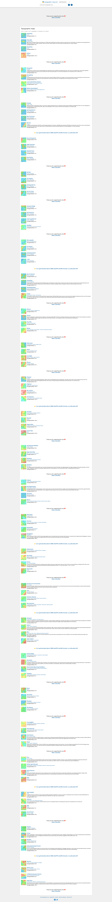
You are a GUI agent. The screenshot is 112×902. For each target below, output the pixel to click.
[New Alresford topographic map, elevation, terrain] (23, 605)
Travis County (38, 295)
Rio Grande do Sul (33, 241)
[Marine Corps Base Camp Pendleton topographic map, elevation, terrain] (23, 669)
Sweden (28, 695)
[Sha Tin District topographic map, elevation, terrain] (23, 276)
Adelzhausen (30, 549)
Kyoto (28, 688)
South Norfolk (43, 674)
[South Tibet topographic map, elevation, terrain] (23, 432)
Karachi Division (43, 598)
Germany (28, 466)
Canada (28, 640)
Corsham (29, 411)
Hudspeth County (39, 83)
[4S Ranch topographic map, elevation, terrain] (23, 620)
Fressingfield (30, 722)
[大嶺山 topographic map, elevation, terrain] (23, 261)
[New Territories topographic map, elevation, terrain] (23, 118)
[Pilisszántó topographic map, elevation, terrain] (23, 516)
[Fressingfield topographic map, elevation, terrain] (23, 724)
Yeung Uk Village (31, 206)
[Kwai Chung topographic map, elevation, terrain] (23, 159)
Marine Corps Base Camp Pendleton (36, 667)
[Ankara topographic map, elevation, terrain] (23, 55)
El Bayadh (32, 556)
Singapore (29, 828)
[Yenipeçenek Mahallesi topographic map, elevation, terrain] (23, 447)
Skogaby (29, 839)
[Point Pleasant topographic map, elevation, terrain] (23, 730)
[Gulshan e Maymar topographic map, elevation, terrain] (23, 599)
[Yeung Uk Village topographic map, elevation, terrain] (23, 208)
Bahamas (28, 494)
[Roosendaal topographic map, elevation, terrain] (23, 529)
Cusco (30, 584)
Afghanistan (29, 385)
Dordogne (40, 862)
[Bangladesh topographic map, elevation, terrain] (23, 536)
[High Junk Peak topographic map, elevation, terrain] (23, 146)
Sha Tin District (31, 274)
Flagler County (38, 344)
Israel (28, 661)
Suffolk (38, 723)
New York (31, 453)
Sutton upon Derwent (32, 764)
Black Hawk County (38, 800)
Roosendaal (30, 527)
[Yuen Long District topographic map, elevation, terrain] (23, 221)
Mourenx (29, 521)
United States (29, 83)
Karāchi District (36, 598)
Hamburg (29, 464)
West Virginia (35, 729)
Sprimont (38, 357)
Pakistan (28, 598)
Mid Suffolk (43, 723)
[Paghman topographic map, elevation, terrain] (23, 386)
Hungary (28, 515)
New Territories (31, 116)
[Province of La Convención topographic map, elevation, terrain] (23, 586)
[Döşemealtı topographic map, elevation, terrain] (23, 570)
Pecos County (38, 226)
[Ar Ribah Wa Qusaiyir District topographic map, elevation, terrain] (23, 876)
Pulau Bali (29, 40)
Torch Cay (29, 493)
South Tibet (30, 430)
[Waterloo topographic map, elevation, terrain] (23, 801)
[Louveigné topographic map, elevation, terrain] (23, 358)
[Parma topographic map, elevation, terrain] (23, 564)
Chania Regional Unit (41, 89)
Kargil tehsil (35, 743)
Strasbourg (30, 707)
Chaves (29, 362)
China (28, 34)
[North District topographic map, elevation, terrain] (23, 214)
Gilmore (29, 309)
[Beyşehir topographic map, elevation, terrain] (23, 420)
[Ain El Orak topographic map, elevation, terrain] (23, 557)
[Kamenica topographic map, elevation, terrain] (23, 460)
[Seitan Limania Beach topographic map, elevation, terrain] (23, 90)
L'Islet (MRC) (36, 640)
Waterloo (29, 799)
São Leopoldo (30, 240)
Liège (32, 357)
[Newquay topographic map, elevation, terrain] (23, 703)
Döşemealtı (30, 568)
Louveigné (29, 356)
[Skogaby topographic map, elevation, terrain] (23, 841)
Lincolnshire (39, 655)
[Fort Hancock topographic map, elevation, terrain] (23, 398)
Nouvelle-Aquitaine (33, 522)
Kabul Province (35, 385)
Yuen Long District (31, 219)
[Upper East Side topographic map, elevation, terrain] (23, 454)
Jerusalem (29, 660)
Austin (28, 293)
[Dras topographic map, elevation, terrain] (23, 759)
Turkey (28, 54)
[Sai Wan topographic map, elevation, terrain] (23, 174)
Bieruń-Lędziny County (42, 501)
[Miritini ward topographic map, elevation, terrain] (23, 869)
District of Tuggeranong (35, 310)
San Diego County (31, 486)
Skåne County (33, 695)
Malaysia (28, 847)
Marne (36, 350)
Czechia (28, 813)
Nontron (29, 861)
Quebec (31, 640)
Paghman (29, 384)
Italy (27, 563)
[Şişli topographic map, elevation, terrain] (23, 807)
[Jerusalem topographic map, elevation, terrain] (23, 662)
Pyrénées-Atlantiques (42, 522)
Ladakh (30, 743)
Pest (31, 515)
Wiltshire (38, 412)
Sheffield (29, 225)
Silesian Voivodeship (34, 501)
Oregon (34, 425)
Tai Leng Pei (30, 178)
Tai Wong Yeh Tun (31, 185)
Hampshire (39, 604)
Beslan (28, 328)
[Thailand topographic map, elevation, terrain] (23, 379)
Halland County (33, 840)
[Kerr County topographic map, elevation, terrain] (23, 392)
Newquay (29, 701)
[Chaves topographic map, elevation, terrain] (23, 364)
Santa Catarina (30, 770)
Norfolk (38, 674)
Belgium (28, 357)
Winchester (44, 604)
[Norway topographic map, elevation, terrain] (23, 125)
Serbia (28, 459)
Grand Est (32, 350)
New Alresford (30, 603)
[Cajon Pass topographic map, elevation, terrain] (23, 883)
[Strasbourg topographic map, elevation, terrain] (23, 709)
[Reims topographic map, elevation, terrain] (23, 351)
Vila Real (32, 363)
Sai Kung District (31, 110)
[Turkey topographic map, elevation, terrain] (23, 835)
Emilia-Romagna (32, 563)
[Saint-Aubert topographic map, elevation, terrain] (23, 641)
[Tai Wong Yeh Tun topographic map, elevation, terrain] (23, 187)
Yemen (28, 875)
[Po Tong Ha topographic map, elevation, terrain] (23, 248)
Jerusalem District (33, 661)
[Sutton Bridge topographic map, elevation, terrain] (23, 655)
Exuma (32, 494)
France (28, 350)
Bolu (28, 777)
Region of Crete (33, 89)
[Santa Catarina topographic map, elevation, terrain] (23, 773)
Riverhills (29, 322)
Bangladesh (30, 533)
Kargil (28, 742)
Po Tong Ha (29, 246)
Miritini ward (30, 867)
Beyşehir (29, 418)
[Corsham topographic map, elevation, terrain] (23, 413)
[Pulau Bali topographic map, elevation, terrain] (23, 42)
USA (27, 453)
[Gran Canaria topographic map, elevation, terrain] (23, 737)
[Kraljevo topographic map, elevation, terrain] (23, 482)
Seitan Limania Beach (32, 88)
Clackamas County (39, 425)
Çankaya (35, 626)
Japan (28, 689)
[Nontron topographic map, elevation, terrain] (23, 863)
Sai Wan (29, 172)
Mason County (40, 729)
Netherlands (29, 528)
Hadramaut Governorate (34, 875)
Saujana (29, 826)
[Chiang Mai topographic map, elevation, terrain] (23, 70)
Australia (28, 310)
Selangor (32, 847)
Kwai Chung (30, 157)
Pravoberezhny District (47, 329)
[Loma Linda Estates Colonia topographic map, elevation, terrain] (23, 84)
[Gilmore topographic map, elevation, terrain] (23, 311)
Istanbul (29, 103)
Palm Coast (30, 343)
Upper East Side (31, 452)
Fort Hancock (30, 396)
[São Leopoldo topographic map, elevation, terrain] (23, 242)
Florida (34, 344)
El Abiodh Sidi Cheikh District (40, 556)
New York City (36, 453)
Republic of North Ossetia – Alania (36, 329)
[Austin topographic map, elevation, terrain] (23, 296)
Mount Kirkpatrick (31, 138)
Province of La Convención (33, 583)
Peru (28, 584)
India (28, 432)
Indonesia (28, 41)
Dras (28, 757)
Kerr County (30, 390)
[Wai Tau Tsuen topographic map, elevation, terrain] (23, 193)
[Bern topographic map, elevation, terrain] (23, 634)
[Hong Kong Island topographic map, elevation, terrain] (23, 254)
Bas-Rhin (36, 708)
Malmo (38, 695)
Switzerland (29, 633)
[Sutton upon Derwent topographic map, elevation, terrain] (23, 766)
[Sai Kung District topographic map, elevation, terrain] (23, 112)
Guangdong (30, 75)
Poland (28, 501)
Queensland (33, 323)
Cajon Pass (29, 880)
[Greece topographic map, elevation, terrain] (23, 317)
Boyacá (32, 591)
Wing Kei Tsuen (30, 151)
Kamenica (29, 458)
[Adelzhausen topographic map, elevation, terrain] (23, 551)
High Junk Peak (31, 144)
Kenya (28, 869)
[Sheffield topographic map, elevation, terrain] (23, 227)
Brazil (28, 241)
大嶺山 (28, 259)
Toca (28, 590)
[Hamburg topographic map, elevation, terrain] (23, 467)
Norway (29, 122)
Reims (28, 349)
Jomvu (38, 869)
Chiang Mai (29, 68)
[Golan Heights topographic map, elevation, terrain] (23, 794)
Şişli (28, 805)
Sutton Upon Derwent (51, 765)
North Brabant (35, 528)
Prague (32, 813)
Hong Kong (29, 33)
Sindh (32, 598)
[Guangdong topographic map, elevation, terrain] (23, 77)
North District (30, 212)
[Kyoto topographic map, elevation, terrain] (23, 690)
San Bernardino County (41, 881)
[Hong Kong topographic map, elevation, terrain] (23, 35)
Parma (28, 562)
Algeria (28, 556)
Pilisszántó (29, 514)
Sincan (31, 446)
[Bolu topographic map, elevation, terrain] (23, 779)
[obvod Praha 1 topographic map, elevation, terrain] (23, 814)
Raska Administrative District (35, 459)
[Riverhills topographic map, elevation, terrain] (23, 324)
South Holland (45, 655)
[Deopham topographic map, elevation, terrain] (23, 675)
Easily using (57, 132)
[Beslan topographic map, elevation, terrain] (23, 330)
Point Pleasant (30, 728)
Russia (28, 329)
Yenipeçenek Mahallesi (32, 445)
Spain (28, 736)
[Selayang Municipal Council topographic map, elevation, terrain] (23, 848)
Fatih (31, 104)
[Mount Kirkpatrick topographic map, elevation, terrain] (23, 140)
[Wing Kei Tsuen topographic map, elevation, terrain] (23, 153)
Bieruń (28, 499)
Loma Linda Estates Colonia (34, 82)
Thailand (28, 69)
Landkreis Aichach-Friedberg (40, 550)
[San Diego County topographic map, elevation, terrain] (23, 489)
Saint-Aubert (30, 639)
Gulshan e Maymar (31, 597)
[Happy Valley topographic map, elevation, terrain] (23, 426)
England (34, 412)
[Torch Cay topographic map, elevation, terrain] (23, 495)
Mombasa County (33, 869)
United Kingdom (30, 412)
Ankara (28, 53)
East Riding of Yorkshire (41, 765)
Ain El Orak (29, 555)
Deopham (29, 673)
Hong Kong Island (31, 253)
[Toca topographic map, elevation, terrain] (23, 592)
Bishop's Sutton (50, 604)
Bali (32, 41)
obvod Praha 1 (30, 812)
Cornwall (38, 702)
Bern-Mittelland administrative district (41, 633)
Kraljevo (29, 480)
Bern (28, 632)
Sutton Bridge (30, 653)
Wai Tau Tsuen (30, 191)
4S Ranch (29, 618)
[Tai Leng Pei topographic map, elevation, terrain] (23, 180)
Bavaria (32, 550)
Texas (34, 83)
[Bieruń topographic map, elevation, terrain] (23, 501)
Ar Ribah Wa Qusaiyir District (34, 874)
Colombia (28, 591)
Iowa (33, 800)
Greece (28, 89)
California (34, 487)
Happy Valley (30, 424)
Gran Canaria (30, 735)
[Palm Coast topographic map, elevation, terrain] (23, 345)
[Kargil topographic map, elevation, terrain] (23, 744)
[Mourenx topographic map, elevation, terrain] (23, 523)
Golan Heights (30, 792)
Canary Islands (32, 736)
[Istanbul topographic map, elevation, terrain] (23, 105)
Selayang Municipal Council (34, 846)
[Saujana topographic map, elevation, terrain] (23, 828)
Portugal (28, 363)
